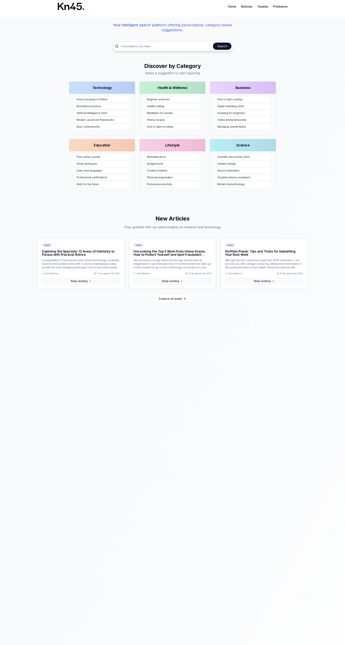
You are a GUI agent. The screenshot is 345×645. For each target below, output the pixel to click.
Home (232, 6)
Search (222, 46)
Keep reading (79, 281)
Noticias (246, 6)
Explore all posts (170, 298)
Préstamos (280, 6)
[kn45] (71, 6)
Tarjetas (262, 6)
